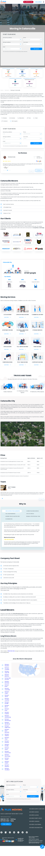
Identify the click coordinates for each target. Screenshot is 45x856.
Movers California (35, 836)
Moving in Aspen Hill (7, 683)
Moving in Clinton (7, 707)
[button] (2, 510)
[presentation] (30, 182)
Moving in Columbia (7, 711)
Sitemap (37, 854)
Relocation (21, 118)
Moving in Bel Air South (7, 690)
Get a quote (36, 48)
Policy (33, 849)
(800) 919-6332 (11, 663)
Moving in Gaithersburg (8, 728)
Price (29, 118)
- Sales (7, 833)
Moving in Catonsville (7, 701)
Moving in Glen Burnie (7, 735)
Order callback (38, 1)
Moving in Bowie (7, 697)
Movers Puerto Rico (35, 830)
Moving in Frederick (7, 725)
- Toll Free (8, 831)
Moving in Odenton (7, 746)
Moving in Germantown (8, 731)
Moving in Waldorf (7, 774)
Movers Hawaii (34, 824)
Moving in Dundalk (7, 714)
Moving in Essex (7, 721)
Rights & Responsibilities (34, 848)
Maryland (7, 90)
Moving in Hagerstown (7, 738)
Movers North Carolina (36, 821)
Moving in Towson (7, 770)
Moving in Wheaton (7, 777)
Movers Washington (35, 839)
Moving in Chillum (7, 704)
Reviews (5, 118)
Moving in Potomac (7, 753)
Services (13, 118)
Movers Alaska (34, 827)
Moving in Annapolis (7, 680)
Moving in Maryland (7, 677)
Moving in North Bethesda (7, 743)
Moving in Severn (7, 760)
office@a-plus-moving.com (21, 853)
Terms (30, 849)
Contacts (5, 121)
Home (2, 90)
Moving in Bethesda (7, 694)
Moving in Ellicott (7, 718)
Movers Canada (34, 833)
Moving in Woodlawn (7, 781)
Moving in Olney (7, 750)
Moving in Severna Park (8, 764)
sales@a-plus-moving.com (21, 851)
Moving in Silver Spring (7, 767)
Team (36, 118)
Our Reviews (38, 182)
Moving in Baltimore (7, 687)
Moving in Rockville (7, 757)
